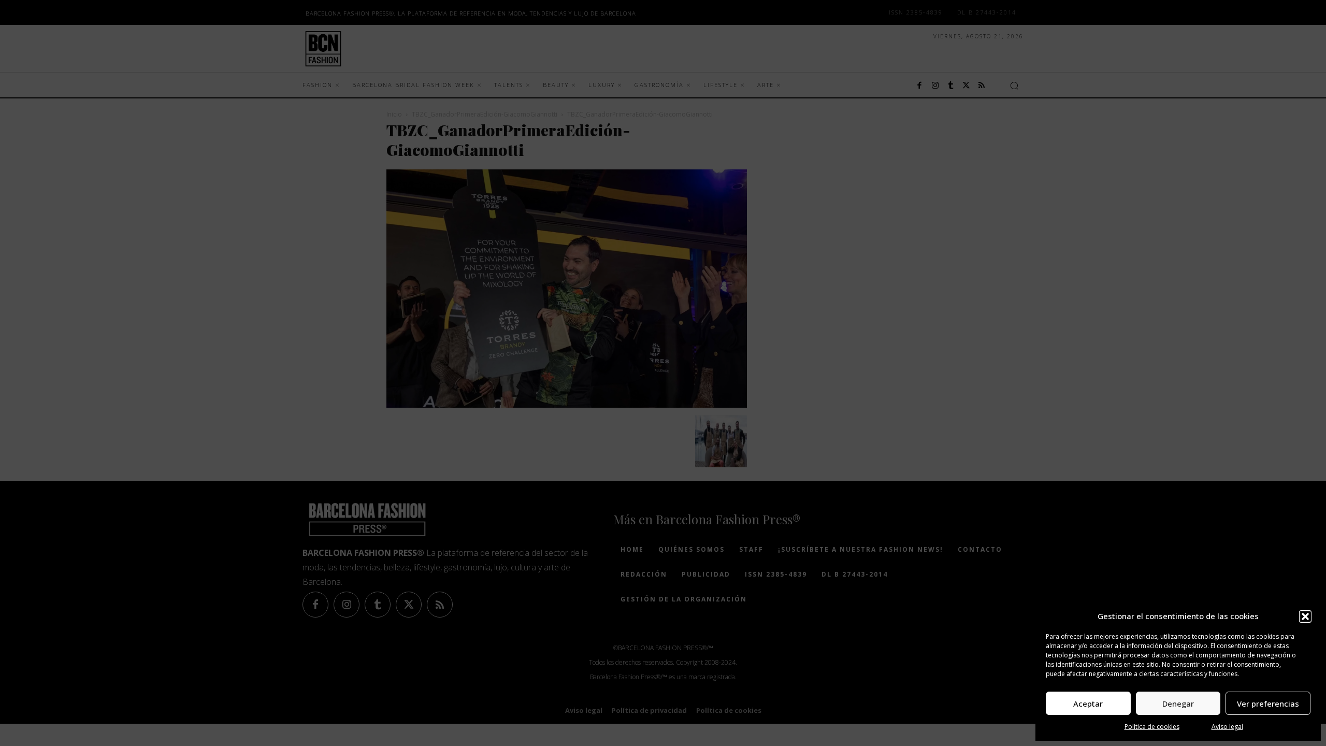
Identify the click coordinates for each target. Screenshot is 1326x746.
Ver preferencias (1268, 703)
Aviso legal (1227, 726)
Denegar (1178, 703)
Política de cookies (1152, 726)
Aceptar (1088, 703)
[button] (1305, 616)
